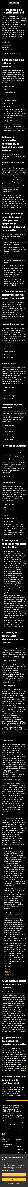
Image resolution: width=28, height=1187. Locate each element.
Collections (5, 1139)
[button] (24, 2)
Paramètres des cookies (14, 1183)
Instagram (8, 969)
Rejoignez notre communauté (21, 1153)
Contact (18, 1147)
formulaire (5, 203)
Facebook (8, 966)
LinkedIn (8, 972)
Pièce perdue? (20, 1144)
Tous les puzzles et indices (7, 1146)
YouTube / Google (10, 974)
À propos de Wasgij (19, 1140)
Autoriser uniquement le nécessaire (14, 1179)
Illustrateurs (6, 1142)
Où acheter (19, 1150)
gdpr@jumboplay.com (13, 53)
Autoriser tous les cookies (14, 1175)
